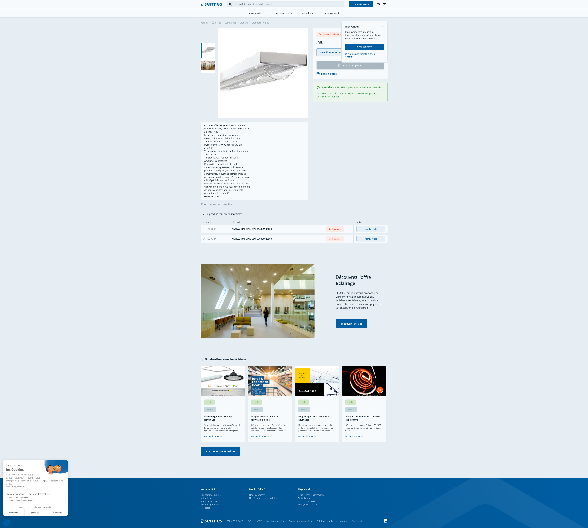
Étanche (244, 22)
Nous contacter (257, 494)
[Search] (230, 4)
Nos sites (205, 507)
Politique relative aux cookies (332, 521)
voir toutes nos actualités (220, 451)
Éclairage (216, 22)
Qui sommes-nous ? (211, 494)
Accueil (204, 22)
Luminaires (230, 22)
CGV (259, 521)
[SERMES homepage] (211, 4)
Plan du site (358, 521)
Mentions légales (275, 521)
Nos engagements (210, 504)
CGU (250, 521)
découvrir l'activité (351, 323)
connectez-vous (361, 4)
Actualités (206, 498)
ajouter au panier (353, 65)
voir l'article (371, 228)
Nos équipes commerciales (263, 498)
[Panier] (384, 4)
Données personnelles (300, 521)
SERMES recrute (209, 501)
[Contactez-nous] (378, 4)
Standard (256, 22)
